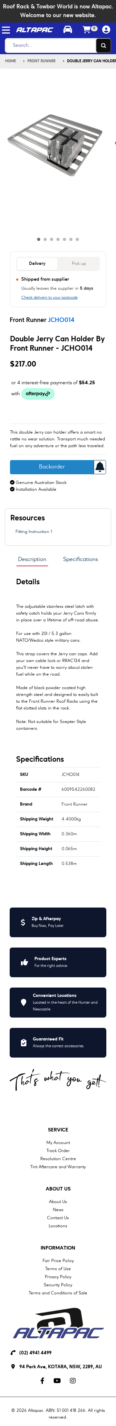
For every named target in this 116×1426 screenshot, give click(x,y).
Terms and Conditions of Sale (58, 1293)
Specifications (80, 559)
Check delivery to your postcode (49, 298)
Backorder (52, 467)
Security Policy (58, 1285)
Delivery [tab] (37, 264)
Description (32, 559)
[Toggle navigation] (6, 30)
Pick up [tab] (79, 264)
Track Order (58, 1151)
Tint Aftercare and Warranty (58, 1167)
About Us (58, 1189)
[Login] (106, 30)
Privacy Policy (58, 1277)
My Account (58, 1142)
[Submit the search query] (103, 45)
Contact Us (58, 1218)
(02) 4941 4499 (35, 1353)
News (58, 1210)
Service (58, 1130)
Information (58, 1248)
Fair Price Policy (58, 1261)
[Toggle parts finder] (67, 30)
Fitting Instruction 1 (33, 531)
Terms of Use (58, 1269)
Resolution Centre (58, 1159)
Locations (58, 1226)
